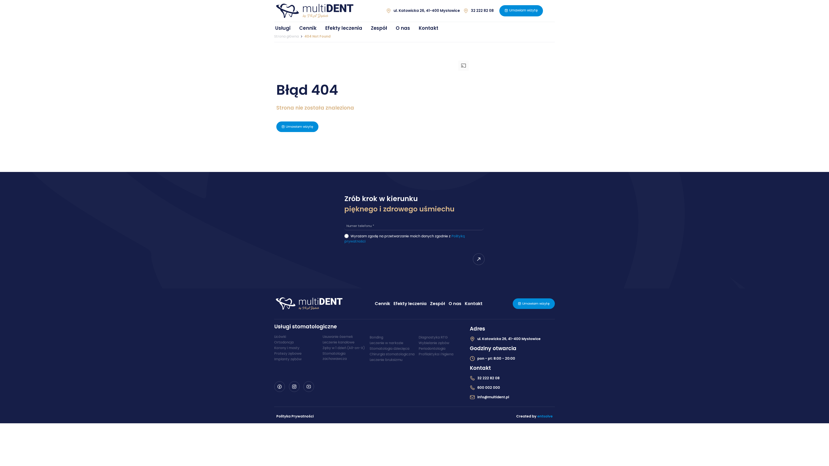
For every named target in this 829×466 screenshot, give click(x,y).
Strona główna (286, 36)
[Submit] (479, 260)
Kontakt (428, 28)
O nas (403, 28)
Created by (534, 416)
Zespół (379, 28)
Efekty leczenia (343, 28)
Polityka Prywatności (295, 416)
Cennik (307, 28)
